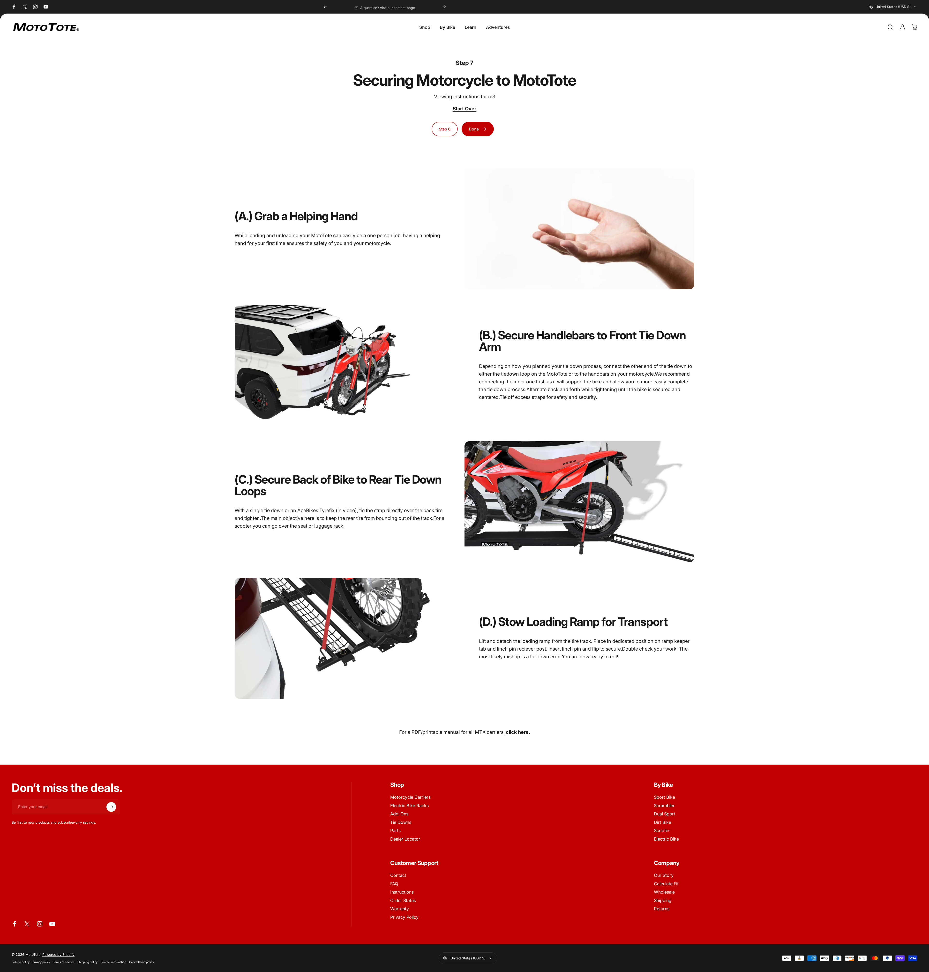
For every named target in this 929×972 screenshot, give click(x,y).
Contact (398, 875)
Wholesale (664, 892)
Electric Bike (666, 839)
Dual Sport (664, 813)
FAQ (394, 883)
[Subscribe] (111, 807)
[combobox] (893, 7)
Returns (661, 908)
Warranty (399, 908)
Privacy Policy (404, 917)
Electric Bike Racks (409, 805)
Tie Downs (400, 822)
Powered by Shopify (58, 954)
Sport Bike (664, 797)
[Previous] (325, 7)
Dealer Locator (405, 839)
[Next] (444, 7)
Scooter (662, 830)
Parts (395, 830)
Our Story (664, 875)
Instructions (402, 892)
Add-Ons (399, 813)
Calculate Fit (666, 883)
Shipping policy (87, 962)
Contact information (113, 962)
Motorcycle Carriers (410, 797)
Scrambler (664, 805)
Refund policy (21, 962)
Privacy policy (41, 962)
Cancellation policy (141, 962)
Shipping (662, 900)
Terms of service (64, 962)
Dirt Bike (662, 822)
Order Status (403, 900)
